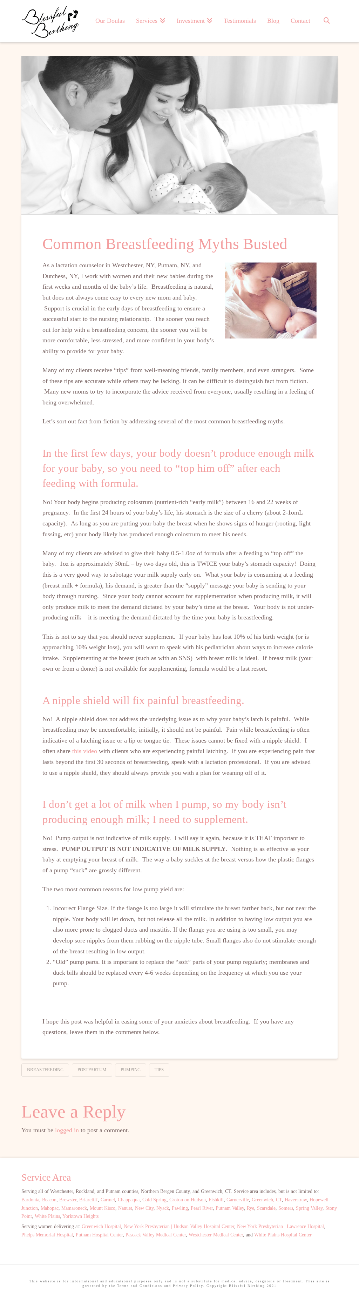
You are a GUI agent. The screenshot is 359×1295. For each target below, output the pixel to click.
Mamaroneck (74, 1208)
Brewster (67, 1199)
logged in (67, 1130)
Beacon (49, 1199)
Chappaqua (129, 1199)
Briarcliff (88, 1199)
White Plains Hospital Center (283, 1234)
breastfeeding (45, 1069)
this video (84, 750)
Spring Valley (309, 1208)
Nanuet (125, 1208)
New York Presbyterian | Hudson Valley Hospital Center (179, 1226)
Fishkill (216, 1199)
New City (144, 1208)
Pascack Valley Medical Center (156, 1234)
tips (159, 1069)
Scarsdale (266, 1208)
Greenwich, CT (267, 1199)
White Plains (47, 1216)
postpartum (92, 1069)
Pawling (180, 1208)
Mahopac (50, 1208)
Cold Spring (154, 1199)
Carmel (108, 1199)
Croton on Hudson (187, 1199)
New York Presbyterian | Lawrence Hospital (280, 1226)
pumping (131, 1069)
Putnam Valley (230, 1208)
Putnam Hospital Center (99, 1234)
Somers (285, 1208)
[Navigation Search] (327, 21)
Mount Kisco (102, 1208)
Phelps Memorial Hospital (47, 1234)
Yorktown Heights (80, 1216)
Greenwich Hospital (101, 1226)
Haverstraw (296, 1199)
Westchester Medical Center (216, 1234)
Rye (250, 1208)
